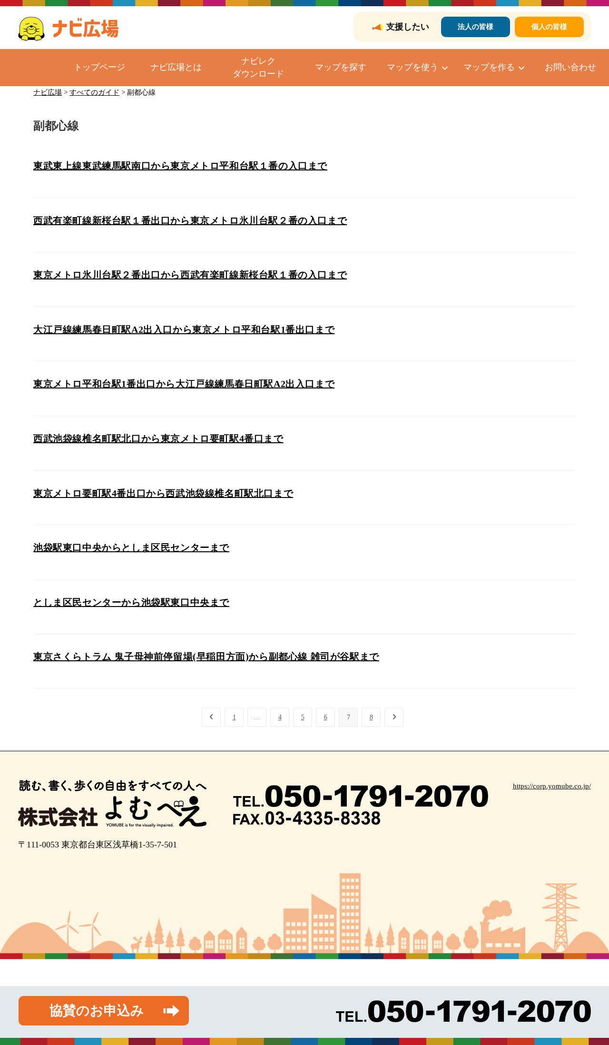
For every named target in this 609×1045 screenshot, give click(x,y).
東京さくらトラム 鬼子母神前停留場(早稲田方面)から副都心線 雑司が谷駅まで (206, 656)
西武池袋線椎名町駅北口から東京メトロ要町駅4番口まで (158, 438)
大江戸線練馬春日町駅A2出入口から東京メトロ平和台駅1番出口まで (183, 329)
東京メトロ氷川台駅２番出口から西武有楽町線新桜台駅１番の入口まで (190, 274)
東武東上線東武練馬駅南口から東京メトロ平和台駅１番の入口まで (180, 165)
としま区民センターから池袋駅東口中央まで (131, 602)
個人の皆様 (549, 26)
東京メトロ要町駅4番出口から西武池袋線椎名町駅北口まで (163, 493)
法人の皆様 (475, 26)
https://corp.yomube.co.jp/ (552, 786)
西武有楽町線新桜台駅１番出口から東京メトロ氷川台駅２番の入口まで (190, 220)
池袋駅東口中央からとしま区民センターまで (131, 547)
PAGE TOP (587, 1006)
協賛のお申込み (96, 1010)
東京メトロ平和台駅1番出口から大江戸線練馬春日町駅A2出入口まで (183, 383)
